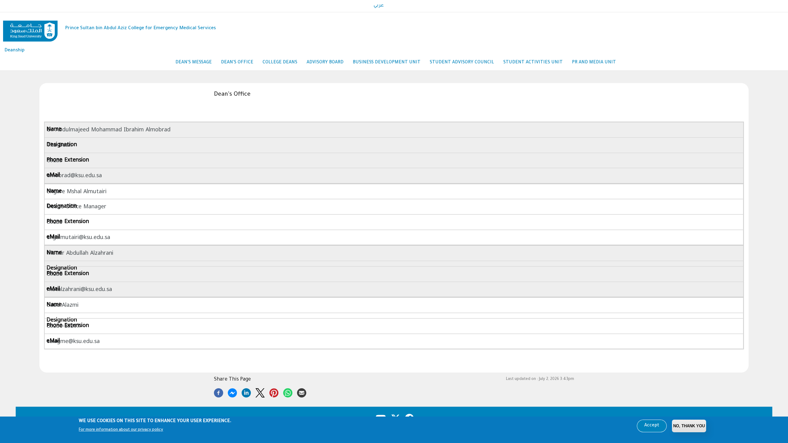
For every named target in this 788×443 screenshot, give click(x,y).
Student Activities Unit (533, 62)
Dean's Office (237, 62)
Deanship (14, 50)
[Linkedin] (246, 392)
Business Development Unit (386, 62)
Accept (651, 425)
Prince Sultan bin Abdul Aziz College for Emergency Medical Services (140, 28)
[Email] (301, 392)
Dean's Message (193, 62)
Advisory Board (325, 62)
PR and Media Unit (594, 62)
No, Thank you (689, 426)
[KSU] (30, 28)
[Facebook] (218, 392)
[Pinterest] (274, 392)
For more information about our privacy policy (121, 430)
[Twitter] (260, 392)
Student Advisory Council (462, 62)
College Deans (280, 62)
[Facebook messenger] (232, 392)
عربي (379, 5)
